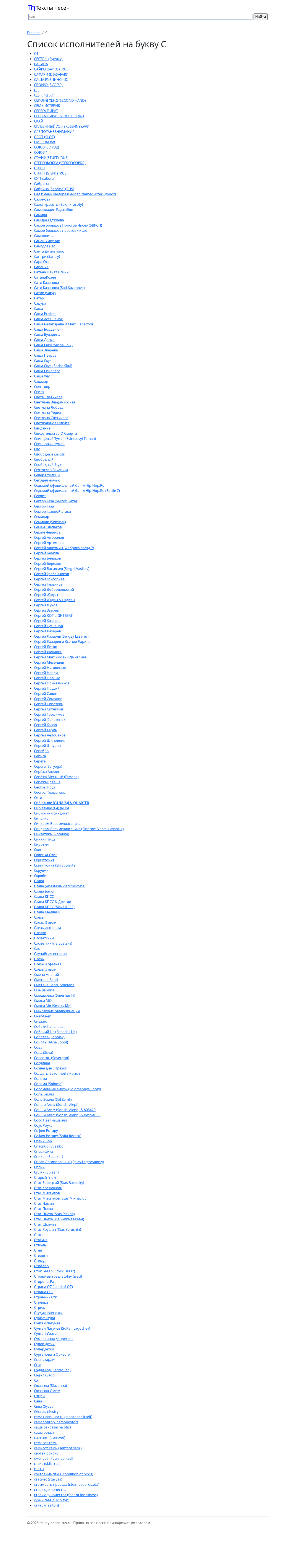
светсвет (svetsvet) (49, 1437)
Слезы (39, 917)
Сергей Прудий (47, 688)
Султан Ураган (46, 1333)
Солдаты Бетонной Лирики (57, 1073)
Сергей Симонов (48, 698)
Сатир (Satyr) (45, 293)
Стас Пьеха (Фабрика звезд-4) (59, 1219)
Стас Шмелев (45, 1224)
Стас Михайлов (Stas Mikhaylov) (60, 1198)
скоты (39, 1468)
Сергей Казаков (47, 620)
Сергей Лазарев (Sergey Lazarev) (61, 636)
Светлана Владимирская (54, 402)
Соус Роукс (43, 1125)
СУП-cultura (44, 178)
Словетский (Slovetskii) (53, 943)
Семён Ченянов (47, 532)
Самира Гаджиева (49, 220)
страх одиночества (50, 1489)
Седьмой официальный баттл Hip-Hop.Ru (69, 485)
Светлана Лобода (48, 407)
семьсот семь (45, 1442)
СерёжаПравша (47, 782)
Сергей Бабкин (46, 553)
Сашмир (41, 381)
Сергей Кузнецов (48, 626)
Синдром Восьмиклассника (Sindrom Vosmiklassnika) (79, 828)
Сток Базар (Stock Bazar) (54, 1271)
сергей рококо (46, 1453)
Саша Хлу (42, 376)
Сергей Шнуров (47, 745)
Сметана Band (46, 979)
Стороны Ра (44, 1281)
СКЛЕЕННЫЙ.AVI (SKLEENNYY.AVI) (61, 126)
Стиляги (41, 1255)
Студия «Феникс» (48, 1312)
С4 (36, 53)
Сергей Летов (45, 646)
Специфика (43, 1151)
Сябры (39, 1396)
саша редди (44, 1432)
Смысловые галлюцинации (57, 1011)
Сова (38, 1047)
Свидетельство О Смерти (55, 433)
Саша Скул (43, 360)
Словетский (44, 938)
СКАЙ (38, 121)
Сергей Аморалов (49, 537)
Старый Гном (45, 1177)
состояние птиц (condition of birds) (63, 1474)
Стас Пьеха (43, 1208)
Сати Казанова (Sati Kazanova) (59, 287)
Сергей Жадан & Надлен (54, 599)
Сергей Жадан (46, 594)
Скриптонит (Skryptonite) (55, 865)
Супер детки (44, 1344)
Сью (37, 1364)
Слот (38, 948)
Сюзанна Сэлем (47, 1390)
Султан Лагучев (47, 1323)
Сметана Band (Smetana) (54, 985)
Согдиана (42, 1063)
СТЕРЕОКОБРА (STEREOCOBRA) (60, 162)
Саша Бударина (47, 334)
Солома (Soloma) (48, 1083)
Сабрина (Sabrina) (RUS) (54, 188)
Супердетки (44, 1349)
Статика (40, 1239)
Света (39, 391)
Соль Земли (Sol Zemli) (53, 1099)
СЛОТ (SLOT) (44, 136)
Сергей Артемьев (48, 542)
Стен (38, 1250)
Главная (34, 32)
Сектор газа (44, 506)
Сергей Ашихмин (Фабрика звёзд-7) (64, 547)
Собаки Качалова (48, 1026)
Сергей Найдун (46, 672)
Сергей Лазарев (47, 631)
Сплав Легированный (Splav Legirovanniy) (69, 1161)
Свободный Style (48, 464)
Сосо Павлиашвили (50, 1120)
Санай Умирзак (47, 240)
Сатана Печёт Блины (51, 272)
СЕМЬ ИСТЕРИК (47, 105)
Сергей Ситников (48, 709)
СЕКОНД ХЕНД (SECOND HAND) (60, 100)
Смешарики (44, 990)
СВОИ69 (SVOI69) (48, 84)
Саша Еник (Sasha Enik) (53, 345)
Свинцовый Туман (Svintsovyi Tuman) (65, 438)
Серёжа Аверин (47, 771)
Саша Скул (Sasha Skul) (53, 365)
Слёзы (39, 959)
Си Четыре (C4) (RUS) (51, 808)
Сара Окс (41, 261)
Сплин (39, 1167)
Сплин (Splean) (46, 1172)
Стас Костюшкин (48, 1187)
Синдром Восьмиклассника (57, 823)
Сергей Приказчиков (51, 683)
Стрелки (41, 1302)
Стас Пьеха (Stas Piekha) (54, 1213)
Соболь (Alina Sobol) (51, 1042)
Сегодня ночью (47, 480)
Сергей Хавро (45, 724)
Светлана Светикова (51, 417)
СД (36, 90)
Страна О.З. (43, 1292)
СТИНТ (39, 168)
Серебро (41, 750)
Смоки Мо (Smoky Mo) (53, 1005)
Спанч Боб (43, 1141)
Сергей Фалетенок (49, 719)
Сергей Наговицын (50, 667)
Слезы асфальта (47, 927)
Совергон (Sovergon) (51, 1057)
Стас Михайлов (47, 1193)
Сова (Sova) (43, 1052)
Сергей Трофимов (49, 714)
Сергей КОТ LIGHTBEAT (53, 615)
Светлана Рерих (47, 412)
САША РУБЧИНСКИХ (51, 79)
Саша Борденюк (47, 329)
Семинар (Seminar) (50, 521)
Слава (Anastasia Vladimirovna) (59, 886)
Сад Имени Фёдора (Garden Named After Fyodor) (75, 194)
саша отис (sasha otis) (52, 1427)
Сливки (40, 932)
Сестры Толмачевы (50, 792)
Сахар (39, 298)
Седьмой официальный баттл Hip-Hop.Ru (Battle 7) (77, 490)
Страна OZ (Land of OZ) (53, 1286)
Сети (38, 797)
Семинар (41, 516)
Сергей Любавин (48, 652)
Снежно (40, 1021)
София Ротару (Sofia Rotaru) (57, 1135)
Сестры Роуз (44, 787)
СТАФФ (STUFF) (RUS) (51, 157)
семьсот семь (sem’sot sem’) (58, 1448)
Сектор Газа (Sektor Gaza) (55, 501)
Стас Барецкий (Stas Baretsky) (59, 1182)
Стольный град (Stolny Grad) (58, 1276)
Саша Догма (44, 339)
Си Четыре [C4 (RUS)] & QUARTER (61, 802)
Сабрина (41, 183)
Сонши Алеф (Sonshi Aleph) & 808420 (65, 1109)
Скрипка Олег (45, 854)
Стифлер (41, 1265)
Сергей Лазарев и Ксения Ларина (62, 641)
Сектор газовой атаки (52, 511)
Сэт (37, 1380)
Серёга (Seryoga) (48, 766)
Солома (40, 1078)
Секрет (40, 495)
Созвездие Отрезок (50, 1068)
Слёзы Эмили (45, 969)
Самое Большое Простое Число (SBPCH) (68, 225)
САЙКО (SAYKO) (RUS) (52, 69)
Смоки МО (43, 1000)
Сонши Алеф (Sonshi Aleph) (57, 1104)
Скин (38, 849)
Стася (39, 1234)
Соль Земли (44, 1094)
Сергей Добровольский (54, 589)
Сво (37, 449)
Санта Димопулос (49, 251)
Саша (38, 308)
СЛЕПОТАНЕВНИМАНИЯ (54, 131)
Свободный (44, 459)
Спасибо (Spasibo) (49, 1146)
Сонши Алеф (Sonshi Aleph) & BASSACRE (67, 1115)
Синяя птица (44, 839)
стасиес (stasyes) (48, 1479)
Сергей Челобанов (50, 735)
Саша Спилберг (47, 371)
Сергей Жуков (45, 605)
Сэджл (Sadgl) (45, 1375)
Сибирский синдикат (51, 813)
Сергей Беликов (47, 558)
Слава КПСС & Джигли (52, 901)
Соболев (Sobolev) (49, 1037)
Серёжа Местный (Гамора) (56, 776)
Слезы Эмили (45, 922)
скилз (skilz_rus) (47, 1463)
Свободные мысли (49, 454)
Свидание (42, 428)
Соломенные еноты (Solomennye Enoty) (67, 1089)
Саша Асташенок (48, 319)
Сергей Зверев (46, 610)
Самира (40, 214)
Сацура (40, 303)
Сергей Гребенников (51, 573)
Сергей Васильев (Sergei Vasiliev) (61, 568)
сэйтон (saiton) (46, 1505)
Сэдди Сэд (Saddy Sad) (52, 1370)
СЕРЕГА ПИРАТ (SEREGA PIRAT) (59, 116)
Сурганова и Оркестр (52, 1354)
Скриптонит (44, 860)
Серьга (40, 756)
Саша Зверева (46, 350)
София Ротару (46, 1130)
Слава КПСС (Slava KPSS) (54, 906)
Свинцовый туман (49, 443)
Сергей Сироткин (48, 704)
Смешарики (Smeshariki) (54, 995)
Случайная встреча (50, 953)
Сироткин (42, 844)
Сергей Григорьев (49, 579)
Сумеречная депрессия (53, 1338)
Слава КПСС (44, 896)
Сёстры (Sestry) (47, 1411)
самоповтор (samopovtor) (56, 1422)
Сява (38, 1401)
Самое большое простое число (60, 230)
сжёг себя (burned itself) (54, 1458)
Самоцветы (43, 235)
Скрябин (41, 875)
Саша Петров (45, 355)
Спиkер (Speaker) (48, 1156)
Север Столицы (47, 475)
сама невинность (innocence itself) (63, 1416)
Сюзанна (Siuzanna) (50, 1385)
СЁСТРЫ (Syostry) (48, 58)
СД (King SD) (44, 95)
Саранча (41, 266)
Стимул (40, 1260)
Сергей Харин (45, 730)
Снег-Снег (42, 1016)
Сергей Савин (45, 693)
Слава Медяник (47, 912)
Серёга (40, 761)
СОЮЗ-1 (41, 152)
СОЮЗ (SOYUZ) (46, 147)
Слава (39, 880)
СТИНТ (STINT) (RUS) (51, 173)
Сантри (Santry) (47, 256)
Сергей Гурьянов (48, 584)
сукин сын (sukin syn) (51, 1500)
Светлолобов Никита (52, 423)
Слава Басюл (44, 891)
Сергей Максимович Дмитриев (60, 657)
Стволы (40, 1245)
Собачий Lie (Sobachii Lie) (55, 1031)
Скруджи (41, 870)
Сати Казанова (46, 282)
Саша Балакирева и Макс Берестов (63, 324)
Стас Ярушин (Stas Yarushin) (57, 1229)
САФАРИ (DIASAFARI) (51, 74)
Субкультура (44, 1318)
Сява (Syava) (44, 1406)
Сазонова (42, 199)
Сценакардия (45, 1359)
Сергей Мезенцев (49, 662)
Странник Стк (45, 1297)
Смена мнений (46, 974)
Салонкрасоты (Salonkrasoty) (58, 204)
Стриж (39, 1307)
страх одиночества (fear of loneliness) (66, 1494)
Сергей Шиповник (49, 740)
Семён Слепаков (48, 527)
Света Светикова (48, 397)
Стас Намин (44, 1203)
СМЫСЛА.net (44, 142)
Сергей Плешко (47, 678)
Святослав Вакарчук (51, 469)
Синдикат (42, 818)
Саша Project (45, 313)
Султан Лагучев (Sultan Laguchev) (62, 1328)
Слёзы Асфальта (47, 964)
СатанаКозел (45, 277)
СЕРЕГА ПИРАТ (46, 110)
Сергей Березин (47, 563)
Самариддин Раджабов (53, 209)
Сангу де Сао (44, 246)
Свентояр (42, 386)
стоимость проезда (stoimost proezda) (66, 1484)
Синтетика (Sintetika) (51, 834)
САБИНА (41, 64)
